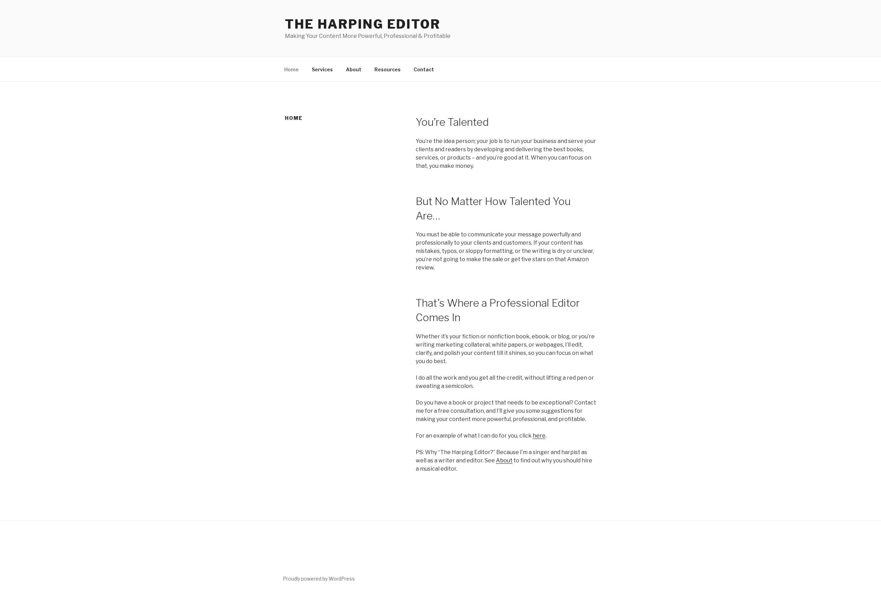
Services (322, 69)
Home (291, 69)
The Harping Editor (362, 24)
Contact (424, 69)
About (353, 69)
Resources (387, 69)
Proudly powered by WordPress (319, 579)
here (539, 435)
